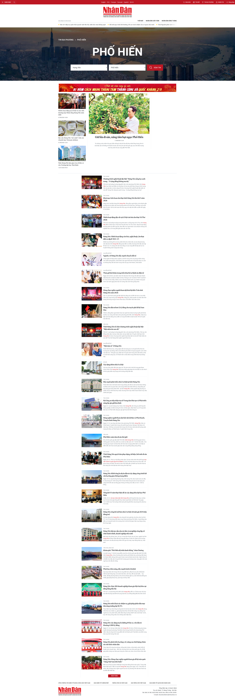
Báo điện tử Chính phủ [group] (101, 683)
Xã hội (105, 362)
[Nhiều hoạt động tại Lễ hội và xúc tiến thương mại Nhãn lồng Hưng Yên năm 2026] (72, 101)
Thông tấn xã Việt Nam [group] (119, 683)
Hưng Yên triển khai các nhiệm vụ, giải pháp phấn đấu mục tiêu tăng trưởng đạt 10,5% (124, 604)
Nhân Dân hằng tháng (169, 21)
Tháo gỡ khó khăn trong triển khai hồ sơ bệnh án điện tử (123, 273)
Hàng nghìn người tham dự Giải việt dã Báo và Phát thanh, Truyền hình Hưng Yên (124, 419)
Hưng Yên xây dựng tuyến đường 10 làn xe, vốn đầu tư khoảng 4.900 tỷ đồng (122, 624)
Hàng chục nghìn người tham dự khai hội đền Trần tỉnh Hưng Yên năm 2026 (123, 291)
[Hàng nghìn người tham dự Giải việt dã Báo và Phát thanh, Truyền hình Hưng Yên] (92, 421)
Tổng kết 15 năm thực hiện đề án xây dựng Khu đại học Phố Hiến (124, 494)
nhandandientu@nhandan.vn (168, 695)
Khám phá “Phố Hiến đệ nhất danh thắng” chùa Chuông (123, 550)
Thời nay (140, 21)
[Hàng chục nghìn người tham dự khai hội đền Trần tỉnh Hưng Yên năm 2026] (92, 293)
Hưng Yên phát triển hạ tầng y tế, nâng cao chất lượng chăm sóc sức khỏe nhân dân (124, 643)
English (103, 2)
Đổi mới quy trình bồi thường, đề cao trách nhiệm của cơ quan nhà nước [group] (82, 24)
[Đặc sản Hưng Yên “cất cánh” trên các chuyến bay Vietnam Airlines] (72, 128)
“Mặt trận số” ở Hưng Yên (112, 346)
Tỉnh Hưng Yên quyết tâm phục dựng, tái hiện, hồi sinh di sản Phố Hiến (125, 455)
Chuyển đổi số (107, 253)
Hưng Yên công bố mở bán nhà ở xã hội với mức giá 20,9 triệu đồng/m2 (125, 513)
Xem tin (157, 67)
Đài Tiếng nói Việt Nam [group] (138, 683)
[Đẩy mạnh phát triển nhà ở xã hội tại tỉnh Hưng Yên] (92, 385)
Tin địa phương (209, 2)
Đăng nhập (231, 2)
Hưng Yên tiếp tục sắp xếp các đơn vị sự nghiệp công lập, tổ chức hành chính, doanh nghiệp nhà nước (124, 532)
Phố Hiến (81, 40)
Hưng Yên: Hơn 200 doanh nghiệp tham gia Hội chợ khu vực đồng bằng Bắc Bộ (125, 587)
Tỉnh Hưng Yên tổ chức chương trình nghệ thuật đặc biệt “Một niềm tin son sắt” (123, 328)
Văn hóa (105, 324)
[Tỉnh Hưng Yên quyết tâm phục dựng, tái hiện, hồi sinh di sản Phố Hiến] (92, 457)
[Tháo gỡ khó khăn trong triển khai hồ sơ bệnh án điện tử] (92, 276)
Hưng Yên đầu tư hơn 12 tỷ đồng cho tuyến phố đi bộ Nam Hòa (123, 308)
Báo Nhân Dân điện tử (117, 12)
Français (113, 2)
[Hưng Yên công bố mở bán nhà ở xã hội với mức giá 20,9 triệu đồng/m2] (92, 515)
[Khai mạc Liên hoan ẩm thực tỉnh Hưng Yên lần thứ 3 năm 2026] (92, 201)
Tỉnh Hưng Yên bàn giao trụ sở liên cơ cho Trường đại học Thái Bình (71, 164)
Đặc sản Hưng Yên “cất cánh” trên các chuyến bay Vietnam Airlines (71, 139)
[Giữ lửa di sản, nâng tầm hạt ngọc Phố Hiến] (119, 113)
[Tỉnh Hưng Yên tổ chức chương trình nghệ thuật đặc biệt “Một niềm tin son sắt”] (92, 330)
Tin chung (106, 176)
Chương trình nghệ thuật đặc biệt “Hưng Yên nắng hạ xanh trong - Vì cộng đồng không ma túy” (124, 180)
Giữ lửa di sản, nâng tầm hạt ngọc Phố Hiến (119, 137)
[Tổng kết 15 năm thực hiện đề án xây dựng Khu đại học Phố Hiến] (92, 496)
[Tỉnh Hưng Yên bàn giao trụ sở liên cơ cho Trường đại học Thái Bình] (72, 153)
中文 (108, 2)
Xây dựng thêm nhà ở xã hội (113, 365)
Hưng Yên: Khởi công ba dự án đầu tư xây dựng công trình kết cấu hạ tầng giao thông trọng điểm (125, 474)
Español (126, 2)
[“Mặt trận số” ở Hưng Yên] (92, 349)
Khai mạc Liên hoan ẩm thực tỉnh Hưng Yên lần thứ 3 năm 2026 (124, 199)
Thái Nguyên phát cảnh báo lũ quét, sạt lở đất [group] (123, 24)
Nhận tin (221, 2)
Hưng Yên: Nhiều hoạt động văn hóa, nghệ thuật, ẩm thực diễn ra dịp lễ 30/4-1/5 (123, 237)
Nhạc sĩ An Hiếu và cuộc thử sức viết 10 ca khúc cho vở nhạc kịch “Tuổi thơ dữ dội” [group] (166, 24)
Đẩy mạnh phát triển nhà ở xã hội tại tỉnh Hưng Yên (121, 382)
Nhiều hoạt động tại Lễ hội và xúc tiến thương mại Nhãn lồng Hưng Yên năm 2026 (71, 113)
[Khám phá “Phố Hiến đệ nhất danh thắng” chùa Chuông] (92, 554)
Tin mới (197, 2)
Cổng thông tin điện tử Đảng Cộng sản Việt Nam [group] (74, 683)
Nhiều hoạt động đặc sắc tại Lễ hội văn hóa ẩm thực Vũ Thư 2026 (124, 218)
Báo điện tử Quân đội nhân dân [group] (160, 683)
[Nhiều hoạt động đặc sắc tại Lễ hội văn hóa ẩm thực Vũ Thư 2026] (92, 221)
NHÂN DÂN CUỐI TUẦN (152, 21)
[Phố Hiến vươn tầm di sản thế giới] (92, 440)
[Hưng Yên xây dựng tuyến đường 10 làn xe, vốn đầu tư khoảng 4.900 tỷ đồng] (92, 626)
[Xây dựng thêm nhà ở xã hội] (92, 368)
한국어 (132, 2)
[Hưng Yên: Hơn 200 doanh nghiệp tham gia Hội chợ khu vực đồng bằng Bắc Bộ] (92, 589)
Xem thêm (114, 676)
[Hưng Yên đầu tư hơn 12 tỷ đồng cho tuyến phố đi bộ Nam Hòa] (92, 311)
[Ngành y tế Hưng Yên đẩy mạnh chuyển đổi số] (92, 259)
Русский (119, 2)
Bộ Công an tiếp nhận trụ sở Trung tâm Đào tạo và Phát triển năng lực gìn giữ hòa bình (124, 401)
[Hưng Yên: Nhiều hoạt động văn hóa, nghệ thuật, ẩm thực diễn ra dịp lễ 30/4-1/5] (92, 240)
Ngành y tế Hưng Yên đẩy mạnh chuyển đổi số (119, 256)
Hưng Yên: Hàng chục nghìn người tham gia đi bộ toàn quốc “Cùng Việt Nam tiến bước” (124, 660)
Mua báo (188, 2)
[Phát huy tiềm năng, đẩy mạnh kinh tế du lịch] (92, 572)
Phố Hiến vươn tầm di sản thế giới (115, 437)
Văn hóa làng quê (108, 548)
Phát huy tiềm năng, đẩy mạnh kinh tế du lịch (119, 569)
